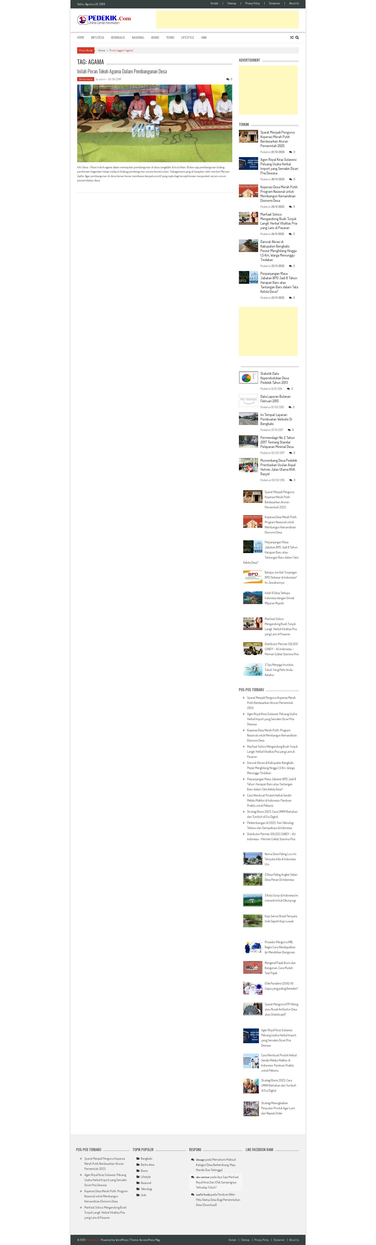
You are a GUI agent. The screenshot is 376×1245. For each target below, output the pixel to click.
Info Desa (97, 37)
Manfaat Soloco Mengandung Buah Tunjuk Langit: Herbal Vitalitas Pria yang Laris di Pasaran (278, 221)
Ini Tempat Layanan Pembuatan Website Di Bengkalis (276, 419)
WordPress (122, 1240)
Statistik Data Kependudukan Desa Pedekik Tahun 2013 (274, 378)
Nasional (138, 37)
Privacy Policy (252, 3)
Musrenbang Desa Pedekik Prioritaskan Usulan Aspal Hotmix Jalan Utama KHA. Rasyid (278, 467)
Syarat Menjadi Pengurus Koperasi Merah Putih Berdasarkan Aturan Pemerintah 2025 (277, 139)
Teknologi (146, 1189)
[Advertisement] (227, 19)
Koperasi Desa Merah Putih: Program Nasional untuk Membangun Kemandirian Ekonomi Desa (279, 194)
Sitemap (231, 3)
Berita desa (85, 79)
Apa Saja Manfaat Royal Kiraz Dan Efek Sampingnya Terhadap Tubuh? (217, 1182)
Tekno (170, 37)
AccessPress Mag (149, 1240)
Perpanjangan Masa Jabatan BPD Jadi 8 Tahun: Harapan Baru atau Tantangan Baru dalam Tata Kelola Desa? (279, 282)
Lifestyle (187, 37)
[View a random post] (292, 37)
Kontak (214, 3)
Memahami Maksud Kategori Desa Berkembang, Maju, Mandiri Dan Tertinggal (216, 1165)
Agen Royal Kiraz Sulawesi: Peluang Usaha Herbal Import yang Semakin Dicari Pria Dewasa (279, 166)
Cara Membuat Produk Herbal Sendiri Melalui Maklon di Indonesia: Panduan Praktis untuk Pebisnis (269, 800)
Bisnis (155, 37)
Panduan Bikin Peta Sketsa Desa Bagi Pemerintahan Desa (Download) (218, 1199)
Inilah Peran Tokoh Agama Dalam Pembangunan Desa (122, 71)
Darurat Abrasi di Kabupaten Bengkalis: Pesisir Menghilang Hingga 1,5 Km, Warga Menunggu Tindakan (278, 250)
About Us (294, 3)
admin (102, 79)
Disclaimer (274, 3)
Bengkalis (118, 37)
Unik (204, 37)
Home (80, 37)
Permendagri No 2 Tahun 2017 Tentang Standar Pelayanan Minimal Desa (277, 442)
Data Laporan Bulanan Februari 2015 (275, 398)
